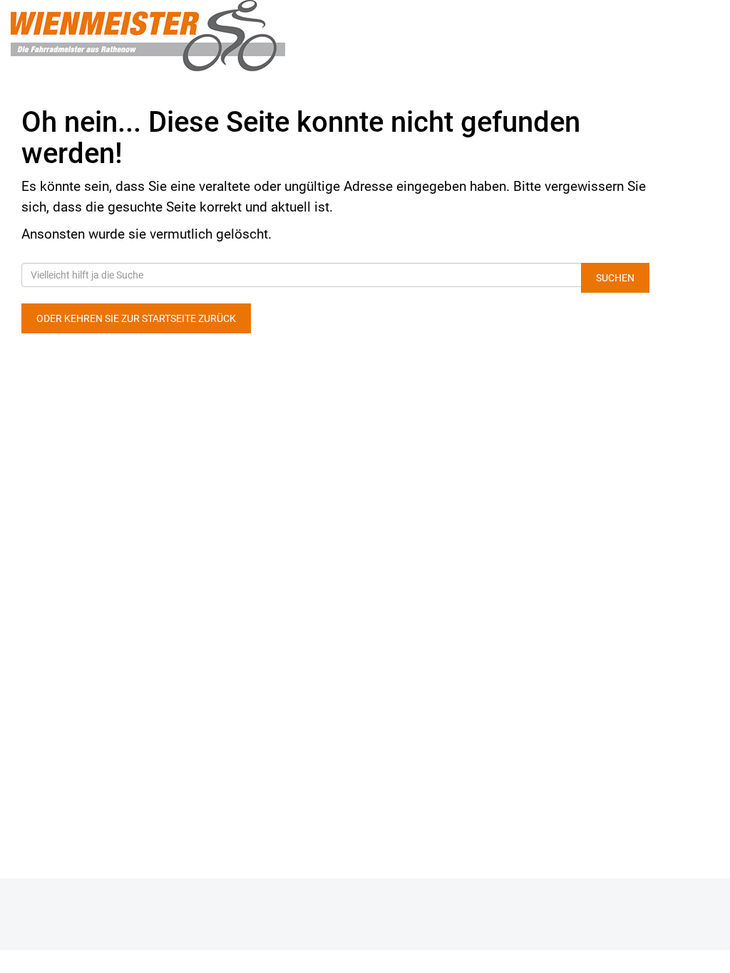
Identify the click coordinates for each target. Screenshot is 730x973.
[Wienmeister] (152, 35)
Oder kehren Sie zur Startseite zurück (136, 318)
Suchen (615, 277)
